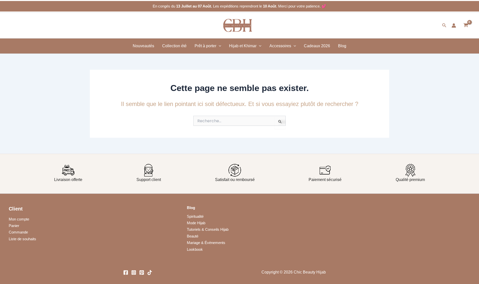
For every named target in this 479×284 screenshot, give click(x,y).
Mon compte (19, 219)
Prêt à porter (205, 46)
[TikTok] (149, 272)
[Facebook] (125, 272)
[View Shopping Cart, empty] (465, 25)
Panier (14, 226)
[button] (444, 25)
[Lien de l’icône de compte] (454, 25)
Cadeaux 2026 (317, 46)
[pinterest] (141, 272)
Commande (18, 232)
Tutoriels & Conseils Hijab (208, 229)
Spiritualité (195, 216)
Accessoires (280, 46)
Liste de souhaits (22, 239)
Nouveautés (143, 46)
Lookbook (195, 249)
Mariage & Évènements (206, 242)
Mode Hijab (196, 223)
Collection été (174, 46)
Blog (342, 46)
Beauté (192, 236)
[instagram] (133, 272)
